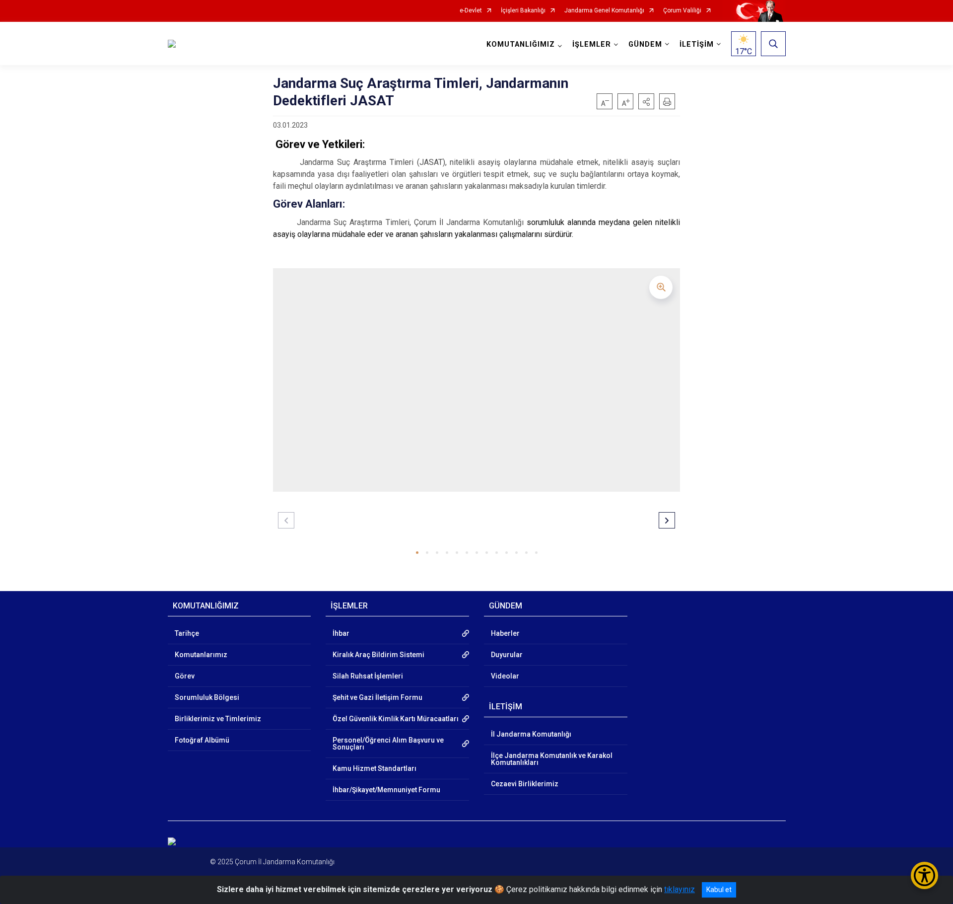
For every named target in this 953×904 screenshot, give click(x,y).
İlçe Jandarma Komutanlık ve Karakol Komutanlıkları (552, 759)
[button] (646, 101)
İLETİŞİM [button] (697, 44)
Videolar (505, 676)
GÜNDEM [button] (645, 44)
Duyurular (507, 655)
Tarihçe (187, 633)
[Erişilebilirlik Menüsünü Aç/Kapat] (924, 875)
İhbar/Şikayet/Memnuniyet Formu (386, 790)
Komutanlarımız (201, 655)
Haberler (505, 633)
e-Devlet (471, 10)
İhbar (341, 633)
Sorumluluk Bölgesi (207, 697)
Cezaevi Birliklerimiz (524, 784)
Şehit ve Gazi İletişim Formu (377, 697)
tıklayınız (679, 889)
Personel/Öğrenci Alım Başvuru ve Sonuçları (388, 743)
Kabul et (719, 890)
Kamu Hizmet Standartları (374, 768)
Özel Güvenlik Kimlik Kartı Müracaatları (396, 719)
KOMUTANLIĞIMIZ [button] (520, 44)
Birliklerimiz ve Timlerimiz (218, 719)
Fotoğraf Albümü (202, 740)
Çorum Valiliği (682, 10)
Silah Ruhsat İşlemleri (368, 676)
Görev (185, 676)
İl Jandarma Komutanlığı (531, 734)
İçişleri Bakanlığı (523, 10)
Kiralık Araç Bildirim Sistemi (378, 655)
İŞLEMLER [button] (591, 44)
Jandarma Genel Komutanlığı (604, 10)
